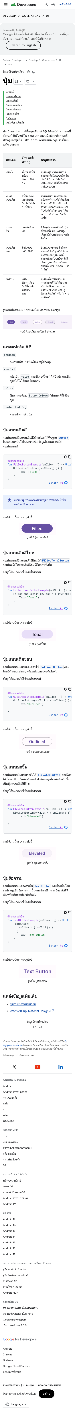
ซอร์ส (6, 1103)
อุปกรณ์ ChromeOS (14, 1192)
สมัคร (46, 1394)
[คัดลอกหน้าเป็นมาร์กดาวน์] (28, 81)
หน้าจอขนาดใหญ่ (12, 1180)
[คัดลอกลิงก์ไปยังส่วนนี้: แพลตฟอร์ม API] (36, 347)
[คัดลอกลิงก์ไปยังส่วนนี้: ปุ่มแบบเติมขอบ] (35, 659)
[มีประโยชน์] (28, 72)
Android (7, 1086)
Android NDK (10, 1292)
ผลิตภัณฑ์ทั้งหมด (12, 1372)
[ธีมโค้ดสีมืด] (65, 457)
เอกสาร (11, 64)
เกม (5, 1136)
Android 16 (9, 1225)
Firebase (8, 1360)
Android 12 (9, 1248)
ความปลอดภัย (10, 1097)
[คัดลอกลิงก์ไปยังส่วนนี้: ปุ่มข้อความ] (26, 878)
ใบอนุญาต (28, 1385)
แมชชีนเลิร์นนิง (11, 1142)
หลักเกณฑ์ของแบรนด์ (49, 1385)
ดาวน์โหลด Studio (12, 1286)
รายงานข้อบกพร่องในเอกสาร (18, 1313)
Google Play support (14, 1319)
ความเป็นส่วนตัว (11, 1159)
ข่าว (5, 1109)
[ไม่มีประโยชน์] (33, 72)
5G (5, 1165)
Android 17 (9, 1219)
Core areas (31, 15)
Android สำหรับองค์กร (15, 1092)
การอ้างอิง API (10, 1281)
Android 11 (9, 1254)
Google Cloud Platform (16, 1366)
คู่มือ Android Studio (14, 1269)
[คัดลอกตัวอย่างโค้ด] (70, 457)
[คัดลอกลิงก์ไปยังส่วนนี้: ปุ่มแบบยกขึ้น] (31, 767)
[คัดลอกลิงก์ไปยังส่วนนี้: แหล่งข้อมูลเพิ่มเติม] (41, 996)
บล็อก (6, 1115)
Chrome (7, 1354)
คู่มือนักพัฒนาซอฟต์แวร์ (15, 1275)
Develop (9, 15)
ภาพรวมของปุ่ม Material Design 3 (30, 1011)
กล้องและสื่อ (9, 1153)
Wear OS (8, 1186)
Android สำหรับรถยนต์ (15, 1198)
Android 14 (9, 1236)
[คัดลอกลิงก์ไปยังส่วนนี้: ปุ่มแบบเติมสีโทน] (38, 553)
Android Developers (13, 60)
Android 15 (9, 1230)
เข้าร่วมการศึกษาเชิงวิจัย (15, 1325)
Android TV (9, 1204)
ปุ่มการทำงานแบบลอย (23, 1004)
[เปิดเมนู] (5, 4)
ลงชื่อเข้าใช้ (65, 4)
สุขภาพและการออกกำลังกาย (17, 1148)
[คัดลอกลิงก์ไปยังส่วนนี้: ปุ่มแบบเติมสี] (30, 430)
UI (47, 15)
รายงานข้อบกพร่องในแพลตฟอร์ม (20, 1308)
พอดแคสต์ (8, 1121)
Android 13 (9, 1242)
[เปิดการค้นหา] (46, 4)
